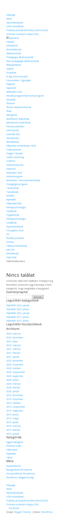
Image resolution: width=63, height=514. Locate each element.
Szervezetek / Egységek (18, 80)
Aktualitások (12, 141)
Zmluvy (10, 241)
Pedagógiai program (17, 184)
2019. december (14, 395)
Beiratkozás (12, 253)
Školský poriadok (15, 238)
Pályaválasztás (14, 203)
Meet (9, 18)
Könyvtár (11, 99)
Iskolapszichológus (16, 207)
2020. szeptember (15, 372)
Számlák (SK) (13, 134)
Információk (12, 130)
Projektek (11, 72)
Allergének (11, 114)
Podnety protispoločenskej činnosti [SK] (27, 30)
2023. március (13, 345)
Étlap (8, 111)
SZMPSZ (10, 161)
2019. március (13, 425)
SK (7, 234)
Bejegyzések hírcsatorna (19, 469)
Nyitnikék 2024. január (17, 305)
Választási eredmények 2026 (21, 145)
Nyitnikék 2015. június (17, 320)
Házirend (11, 168)
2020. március (13, 383)
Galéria (10, 68)
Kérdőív (10, 195)
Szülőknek (11, 211)
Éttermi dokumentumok (18, 107)
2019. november (14, 399)
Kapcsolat (11, 257)
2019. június (12, 414)
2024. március (13, 333)
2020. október (13, 368)
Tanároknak (12, 188)
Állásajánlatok (13, 64)
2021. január (12, 356)
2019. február (13, 429)
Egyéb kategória (14, 442)
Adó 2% (10, 249)
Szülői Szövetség (15, 157)
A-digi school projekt (17, 76)
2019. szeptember (15, 406)
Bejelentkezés (13, 465)
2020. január (12, 391)
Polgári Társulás (14, 153)
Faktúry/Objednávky (16, 245)
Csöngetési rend (14, 230)
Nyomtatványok (14, 22)
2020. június (12, 379)
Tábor (9, 457)
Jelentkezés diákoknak (17, 118)
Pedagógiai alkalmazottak (19, 57)
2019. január (12, 433)
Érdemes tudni (13, 445)
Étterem (10, 103)
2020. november (14, 364)
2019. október (13, 403)
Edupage (10, 14)
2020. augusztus (14, 375)
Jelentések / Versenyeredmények (23, 180)
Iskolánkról (12, 45)
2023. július (12, 341)
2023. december (14, 337)
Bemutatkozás (14, 49)
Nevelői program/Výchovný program (25, 95)
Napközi (10, 84)
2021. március (13, 348)
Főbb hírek (11, 449)
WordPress (47, 512)
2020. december (14, 360)
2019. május (12, 418)
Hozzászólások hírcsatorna (20, 473)
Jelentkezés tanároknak (18, 122)
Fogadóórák (12, 214)
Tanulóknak (12, 191)
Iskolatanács (12, 138)
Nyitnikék (11, 199)
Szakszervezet (13, 149)
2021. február (13, 352)
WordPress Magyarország (19, 477)
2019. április (12, 422)
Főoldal (10, 41)
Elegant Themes (22, 512)
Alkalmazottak (13, 53)
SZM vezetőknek (15, 26)
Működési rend (14, 91)
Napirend (11, 87)
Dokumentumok (14, 164)
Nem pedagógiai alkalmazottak (22, 61)
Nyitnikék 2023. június (17, 309)
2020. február (13, 387)
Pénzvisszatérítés (15, 126)
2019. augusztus (14, 410)
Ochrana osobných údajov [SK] (22, 34)
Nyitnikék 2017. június (17, 316)
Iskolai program (14, 176)
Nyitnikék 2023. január (17, 313)
